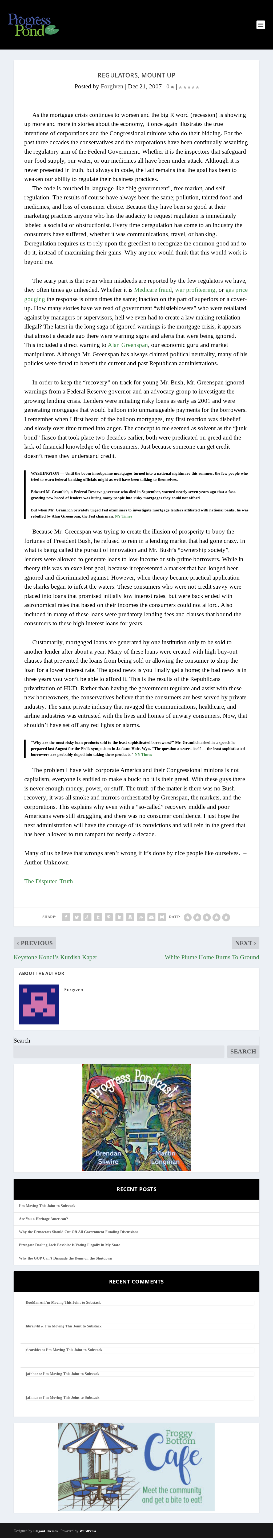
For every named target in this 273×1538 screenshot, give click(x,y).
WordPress (87, 1531)
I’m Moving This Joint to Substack (47, 1206)
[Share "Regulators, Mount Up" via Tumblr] (98, 917)
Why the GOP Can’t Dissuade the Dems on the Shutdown (65, 1258)
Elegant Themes (45, 1531)
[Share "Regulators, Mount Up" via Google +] (87, 917)
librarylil (33, 1326)
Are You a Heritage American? (43, 1219)
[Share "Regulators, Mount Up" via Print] (162, 917)
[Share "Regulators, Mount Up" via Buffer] (130, 917)
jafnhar (32, 1374)
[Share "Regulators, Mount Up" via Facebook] (66, 917)
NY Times (123, 516)
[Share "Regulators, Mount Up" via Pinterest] (108, 917)
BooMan (32, 1303)
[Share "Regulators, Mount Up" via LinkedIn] (119, 917)
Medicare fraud (153, 289)
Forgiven (112, 86)
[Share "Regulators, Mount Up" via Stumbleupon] (140, 917)
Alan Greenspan (128, 345)
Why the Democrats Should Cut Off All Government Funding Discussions (78, 1232)
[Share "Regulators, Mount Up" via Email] (151, 917)
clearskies (33, 1350)
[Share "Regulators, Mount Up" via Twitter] (76, 917)
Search (22, 1040)
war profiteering (195, 289)
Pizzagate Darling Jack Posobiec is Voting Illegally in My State (69, 1245)
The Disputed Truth (48, 881)
